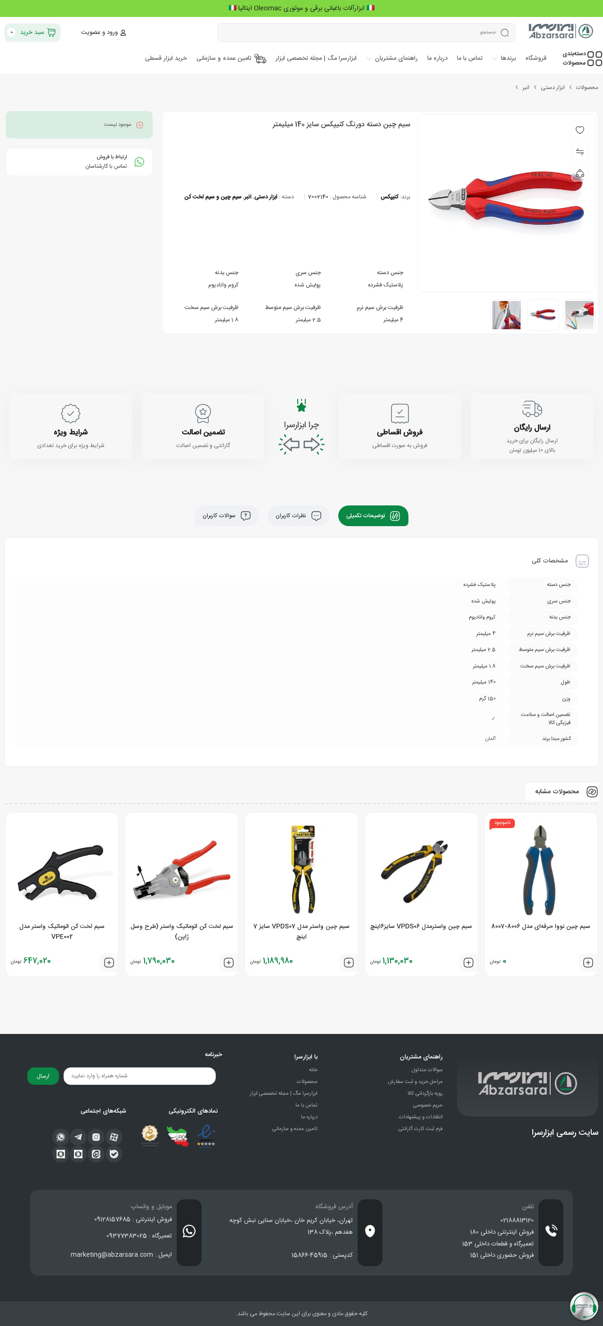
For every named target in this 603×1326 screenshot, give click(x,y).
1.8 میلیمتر (226, 320)
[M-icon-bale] (114, 1154)
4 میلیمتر (393, 320)
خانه (313, 1070)
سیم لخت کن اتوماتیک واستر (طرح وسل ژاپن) (181, 931)
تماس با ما (306, 1105)
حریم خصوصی (428, 1105)
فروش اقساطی (400, 432)
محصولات (587, 87)
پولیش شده (307, 285)
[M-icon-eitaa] (96, 1154)
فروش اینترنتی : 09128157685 (133, 1219)
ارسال (43, 1076)
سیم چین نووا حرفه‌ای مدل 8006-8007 (540, 926)
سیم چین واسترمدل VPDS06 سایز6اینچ (421, 926)
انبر (526, 87)
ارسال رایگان (532, 428)
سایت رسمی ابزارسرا (565, 1133)
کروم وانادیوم (223, 285)
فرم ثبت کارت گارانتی (421, 1129)
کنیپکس (390, 197)
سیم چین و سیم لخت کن (213, 197)
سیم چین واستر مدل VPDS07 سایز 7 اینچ (301, 931)
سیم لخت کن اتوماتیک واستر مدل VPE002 (62, 931)
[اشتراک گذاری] (579, 172)
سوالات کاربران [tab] (220, 516)
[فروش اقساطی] (400, 413)
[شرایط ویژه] (70, 413)
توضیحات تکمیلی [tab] (366, 516)
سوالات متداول (427, 1070)
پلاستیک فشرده (385, 285)
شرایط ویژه (71, 432)
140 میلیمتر (484, 682)
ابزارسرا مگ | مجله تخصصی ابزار (284, 1094)
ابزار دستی (553, 87)
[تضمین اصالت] (203, 413)
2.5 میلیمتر (308, 320)
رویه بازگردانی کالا (425, 1094)
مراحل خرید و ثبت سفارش (415, 1082)
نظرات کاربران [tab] (292, 516)
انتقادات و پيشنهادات (421, 1117)
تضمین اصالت (203, 432)
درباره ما (309, 1117)
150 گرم (487, 699)
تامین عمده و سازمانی (295, 1129)
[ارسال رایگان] (532, 409)
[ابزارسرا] (561, 32)
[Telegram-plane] (78, 1137)
